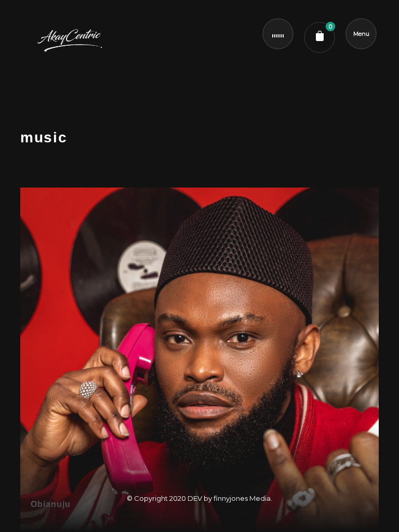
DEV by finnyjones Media (229, 498)
